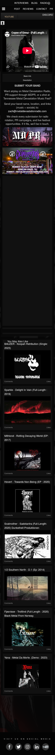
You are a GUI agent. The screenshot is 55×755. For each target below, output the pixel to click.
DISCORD (47, 14)
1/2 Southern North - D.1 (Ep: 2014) (24, 569)
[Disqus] (27, 214)
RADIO (43, 3)
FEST (17, 8)
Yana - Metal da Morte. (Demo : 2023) (25, 657)
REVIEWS (28, 8)
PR (51, 8)
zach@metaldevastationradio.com (27, 111)
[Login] (48, 3)
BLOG (34, 3)
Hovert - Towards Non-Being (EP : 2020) (27, 481)
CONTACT (41, 8)
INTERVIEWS (21, 3)
